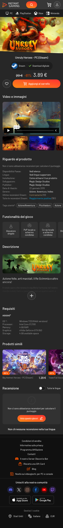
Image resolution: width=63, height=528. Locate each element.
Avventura (42, 191)
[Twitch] (52, 489)
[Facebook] (35, 489)
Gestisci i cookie (31, 510)
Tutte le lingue (53, 388)
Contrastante (36, 195)
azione (58, 205)
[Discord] (10, 489)
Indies (50, 191)
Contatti (31, 454)
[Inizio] (11, 5)
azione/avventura (26, 205)
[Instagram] (27, 489)
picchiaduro (45, 205)
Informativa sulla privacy (31, 445)
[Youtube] (44, 489)
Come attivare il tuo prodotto (43, 178)
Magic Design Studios (39, 181)
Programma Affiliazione (31, 449)
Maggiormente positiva (40, 198)
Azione (32, 191)
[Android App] (43, 500)
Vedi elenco (34, 171)
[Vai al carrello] (49, 5)
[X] (19, 489)
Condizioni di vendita (31, 441)
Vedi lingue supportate (40, 174)
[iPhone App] (20, 500)
